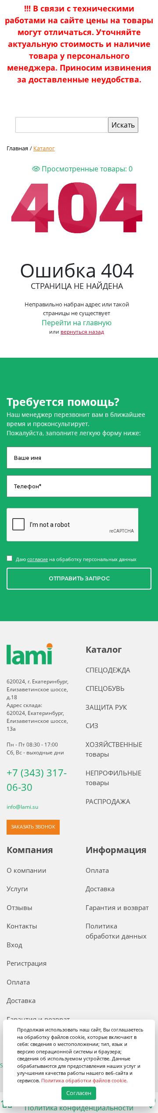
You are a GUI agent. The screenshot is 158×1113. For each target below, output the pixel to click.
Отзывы (19, 907)
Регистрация (27, 963)
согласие (37, 559)
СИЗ (92, 725)
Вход (14, 944)
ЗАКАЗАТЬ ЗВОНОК (33, 826)
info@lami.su (22, 807)
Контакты (22, 925)
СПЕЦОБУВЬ (105, 688)
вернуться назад (82, 331)
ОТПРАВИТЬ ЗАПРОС (79, 578)
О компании (27, 870)
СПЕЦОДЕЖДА (108, 669)
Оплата (18, 982)
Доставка (21, 1000)
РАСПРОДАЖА (108, 801)
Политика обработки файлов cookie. (84, 1080)
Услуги (17, 888)
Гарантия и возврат (38, 1019)
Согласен (78, 1093)
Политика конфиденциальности (79, 1108)
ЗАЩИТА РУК (106, 707)
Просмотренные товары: (86, 169)
